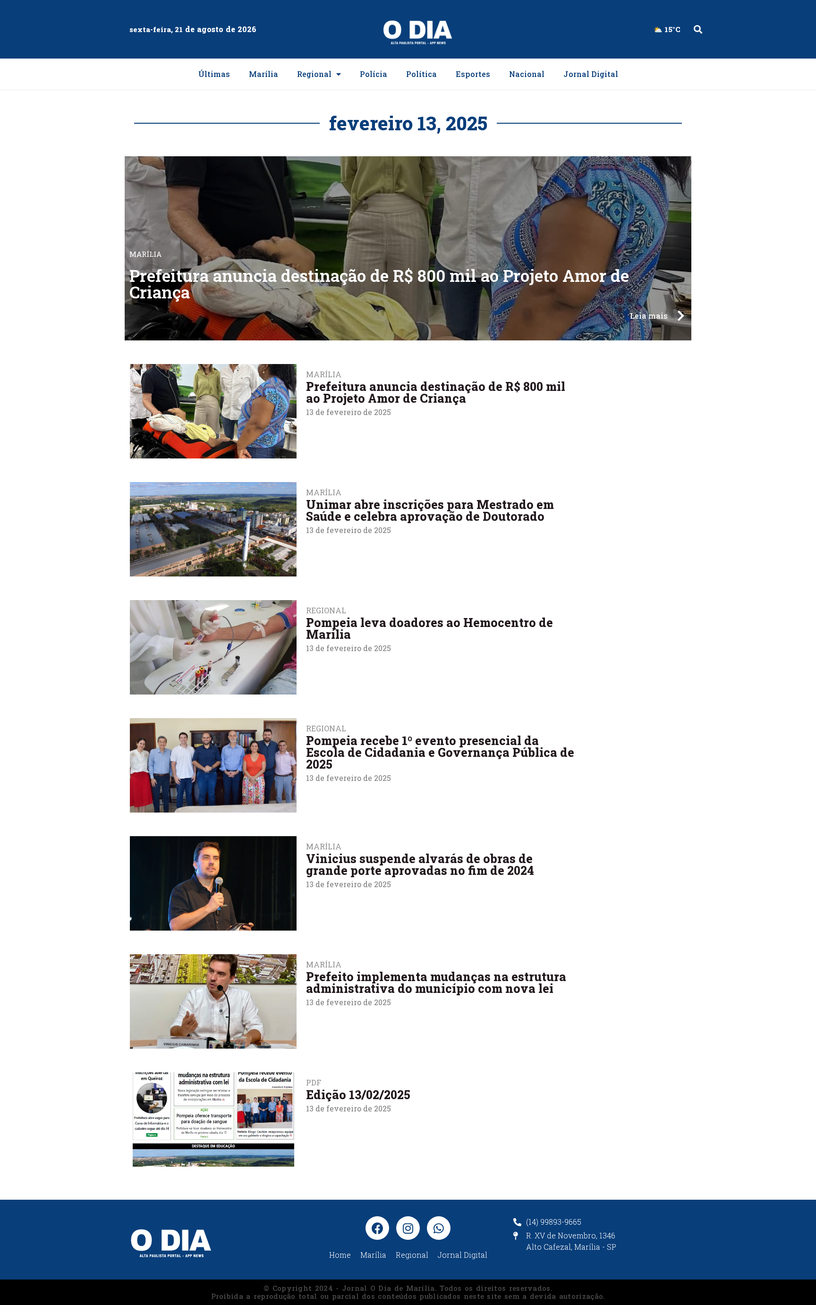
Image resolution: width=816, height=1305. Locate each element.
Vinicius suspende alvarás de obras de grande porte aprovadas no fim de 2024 (420, 864)
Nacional (526, 74)
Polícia (373, 74)
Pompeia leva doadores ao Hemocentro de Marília (429, 628)
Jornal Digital (590, 74)
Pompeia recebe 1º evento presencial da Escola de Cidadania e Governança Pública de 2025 (440, 752)
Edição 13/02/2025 (358, 1094)
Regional (314, 74)
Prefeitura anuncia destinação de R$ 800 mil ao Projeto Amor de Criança (379, 283)
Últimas (214, 74)
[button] (698, 29)
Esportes (473, 74)
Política (421, 74)
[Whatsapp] (438, 1228)
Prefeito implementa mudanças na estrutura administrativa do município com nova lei (436, 982)
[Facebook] (377, 1228)
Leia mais (649, 316)
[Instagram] (408, 1228)
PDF (313, 1082)
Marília (263, 74)
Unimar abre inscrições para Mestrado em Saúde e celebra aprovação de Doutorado (430, 510)
